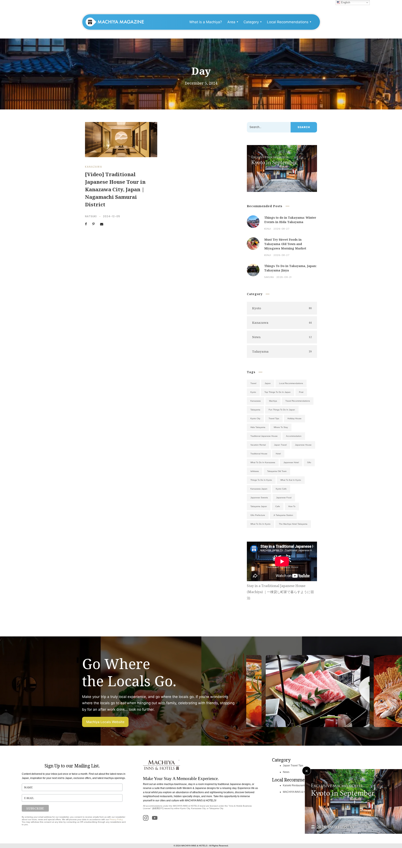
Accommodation (294, 436)
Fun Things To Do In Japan (282, 410)
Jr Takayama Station (283, 515)
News (286, 772)
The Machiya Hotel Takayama (293, 524)
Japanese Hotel (291, 462)
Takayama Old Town (277, 471)
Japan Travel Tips (293, 765)
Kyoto (253, 392)
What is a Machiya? (205, 22)
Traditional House (258, 453)
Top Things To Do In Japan (277, 392)
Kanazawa (93, 166)
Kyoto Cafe (281, 489)
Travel (253, 383)
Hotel (278, 453)
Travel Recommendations (297, 401)
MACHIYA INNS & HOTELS (298, 791)
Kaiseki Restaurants (294, 785)
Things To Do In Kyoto (261, 480)
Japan (268, 383)
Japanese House (303, 445)
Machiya (273, 401)
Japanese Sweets (259, 497)
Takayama (255, 410)
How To (291, 506)
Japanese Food (283, 497)
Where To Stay (281, 427)
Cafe (277, 506)
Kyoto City (255, 418)
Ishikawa (254, 471)
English (345, 2)
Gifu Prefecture (257, 515)
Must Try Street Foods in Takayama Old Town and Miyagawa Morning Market (285, 244)
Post (301, 392)
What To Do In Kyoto (260, 524)
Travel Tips (274, 418)
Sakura (269, 277)
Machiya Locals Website (105, 722)
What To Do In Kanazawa (262, 462)
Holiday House (294, 418)
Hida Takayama (257, 427)
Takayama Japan (258, 506)
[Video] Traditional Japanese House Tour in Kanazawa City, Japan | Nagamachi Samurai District (115, 189)
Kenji (267, 228)
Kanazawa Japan (258, 489)
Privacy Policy (116, 819)
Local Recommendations (291, 383)
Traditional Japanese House (264, 436)
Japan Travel (280, 445)
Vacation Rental (258, 445)
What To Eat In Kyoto (290, 480)
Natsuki (91, 216)
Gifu (309, 462)
